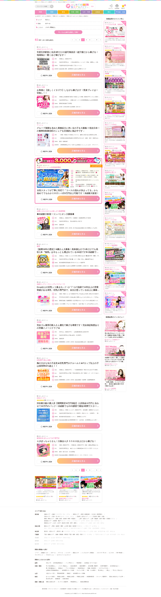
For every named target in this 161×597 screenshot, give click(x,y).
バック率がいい (70, 563)
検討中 (123, 7)
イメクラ (67, 552)
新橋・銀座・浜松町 (61, 518)
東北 (109, 12)
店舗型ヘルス (44, 552)
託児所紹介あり (114, 566)
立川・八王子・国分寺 (59, 523)
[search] (43, 6)
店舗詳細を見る (78, 75)
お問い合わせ (96, 588)
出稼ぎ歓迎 (66, 578)
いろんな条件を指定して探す (69, 32)
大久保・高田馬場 (97, 514)
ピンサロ (111, 552)
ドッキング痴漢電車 (111, 245)
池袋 (53, 514)
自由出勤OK (73, 566)
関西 (51, 12)
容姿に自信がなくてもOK (116, 576)
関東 (92, 6)
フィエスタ (39, 498)
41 (51, 400)
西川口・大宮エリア (49, 531)
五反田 (95, 516)
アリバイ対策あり (70, 568)
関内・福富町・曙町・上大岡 (60, 526)
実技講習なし (74, 581)
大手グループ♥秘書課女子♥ (113, 48)
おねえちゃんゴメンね (45, 49)
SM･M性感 (119, 552)
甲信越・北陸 (120, 12)
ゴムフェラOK (80, 570)
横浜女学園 (85, 498)
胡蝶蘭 (107, 73)
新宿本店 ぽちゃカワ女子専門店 (48, 438)
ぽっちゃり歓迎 (50, 576)
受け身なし (101, 570)
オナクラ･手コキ (101, 552)
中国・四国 (75, 12)
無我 (38, 246)
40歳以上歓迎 (70, 576)
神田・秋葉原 (71, 518)
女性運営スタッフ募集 (79, 573)
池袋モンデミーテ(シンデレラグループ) (51, 284)
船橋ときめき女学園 (111, 148)
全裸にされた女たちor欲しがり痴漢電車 (51, 211)
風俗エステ (76, 552)
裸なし (108, 570)
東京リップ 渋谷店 (110, 124)
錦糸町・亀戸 (57, 520)
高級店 (68, 573)
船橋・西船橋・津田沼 (62, 534)
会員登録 (117, 8)
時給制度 (79, 563)
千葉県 (37, 534)
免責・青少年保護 (114, 588)
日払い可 (48, 563)
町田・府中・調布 (71, 523)
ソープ (36, 552)
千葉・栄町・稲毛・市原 (75, 534)
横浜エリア (47, 526)
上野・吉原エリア (84, 518)
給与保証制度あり (58, 563)
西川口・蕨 (60, 531)
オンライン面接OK (63, 581)
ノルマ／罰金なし (63, 566)
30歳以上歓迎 (60, 576)
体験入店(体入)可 (50, 581)
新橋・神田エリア (49, 518)
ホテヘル (53, 552)
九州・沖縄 (86, 12)
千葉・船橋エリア (49, 534)
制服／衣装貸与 (92, 568)
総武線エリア (47, 520)
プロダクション (50, 555)
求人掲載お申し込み (86, 588)
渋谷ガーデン (41, 398)
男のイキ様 (41, 87)
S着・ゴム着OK (91, 570)
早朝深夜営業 (60, 573)
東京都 (37, 514)
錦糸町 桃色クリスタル (65, 498)
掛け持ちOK (49, 578)
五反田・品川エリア (82, 516)
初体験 (39, 322)
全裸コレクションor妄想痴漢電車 (49, 167)
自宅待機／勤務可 (93, 566)
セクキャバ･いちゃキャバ (64, 555)
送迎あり (60, 568)
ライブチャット (39, 555)
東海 (63, 12)
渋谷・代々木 (55, 516)
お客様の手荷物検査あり (52, 570)
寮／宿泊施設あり (51, 568)
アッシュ (40, 125)
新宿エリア (76, 514)
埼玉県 (37, 531)
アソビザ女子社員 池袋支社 (114, 24)
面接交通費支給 (84, 581)
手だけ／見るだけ (117, 570)
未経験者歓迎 (90, 576)
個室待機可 (83, 566)
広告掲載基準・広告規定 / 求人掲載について (70, 588)
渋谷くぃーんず (110, 295)
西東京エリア (47, 523)
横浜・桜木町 (72, 526)
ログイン (111, 8)
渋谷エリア (47, 516)
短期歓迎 (57, 578)
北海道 (97, 12)
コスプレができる (103, 568)
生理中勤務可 (104, 566)
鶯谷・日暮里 (106, 518)
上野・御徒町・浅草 (96, 518)
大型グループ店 (50, 573)
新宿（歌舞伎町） (86, 514)
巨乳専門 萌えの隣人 (44, 360)
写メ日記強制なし (51, 566)
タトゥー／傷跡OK (101, 576)
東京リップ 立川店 (110, 220)
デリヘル (60, 552)
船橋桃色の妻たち (110, 172)
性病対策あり (81, 568)
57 (119, 247)
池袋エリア (47, 514)
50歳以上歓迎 (80, 576)
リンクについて (104, 588)
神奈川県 (37, 526)
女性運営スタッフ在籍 (68, 570)
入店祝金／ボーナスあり (90, 563)
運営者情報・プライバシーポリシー (50, 588)
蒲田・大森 (101, 516)
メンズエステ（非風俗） (88, 552)
